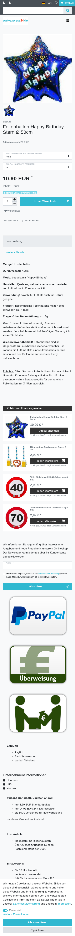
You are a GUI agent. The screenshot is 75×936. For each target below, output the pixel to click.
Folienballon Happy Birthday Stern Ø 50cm (49, 418)
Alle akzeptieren (37, 922)
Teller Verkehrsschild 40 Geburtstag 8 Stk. (49, 478)
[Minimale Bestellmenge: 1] (14, 204)
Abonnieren (36, 586)
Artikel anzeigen (49, 430)
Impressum (64, 903)
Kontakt (11, 788)
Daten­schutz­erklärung (26, 903)
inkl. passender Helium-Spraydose (24, 153)
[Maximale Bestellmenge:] (14, 199)
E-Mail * (10, 563)
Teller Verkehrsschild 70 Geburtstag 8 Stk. (49, 508)
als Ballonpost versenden (20, 164)
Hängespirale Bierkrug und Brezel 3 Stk (48, 448)
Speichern (37, 930)
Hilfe (9, 784)
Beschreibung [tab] (14, 241)
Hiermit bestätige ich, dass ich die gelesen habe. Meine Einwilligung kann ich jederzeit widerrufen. (36, 575)
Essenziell (15, 910)
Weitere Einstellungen (16, 914)
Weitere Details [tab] (15, 252)
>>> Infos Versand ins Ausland (25, 819)
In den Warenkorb (45, 201)
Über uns (12, 780)
